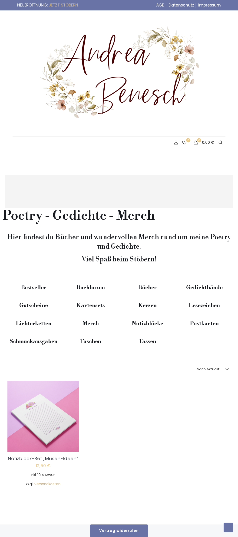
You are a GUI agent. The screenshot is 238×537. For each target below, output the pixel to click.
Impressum (209, 5)
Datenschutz (181, 5)
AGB (160, 5)
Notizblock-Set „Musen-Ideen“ (43, 458)
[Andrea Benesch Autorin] (119, 73)
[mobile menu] (16, 143)
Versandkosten (47, 484)
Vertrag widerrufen (119, 530)
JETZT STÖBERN (63, 5)
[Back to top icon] (216, 527)
